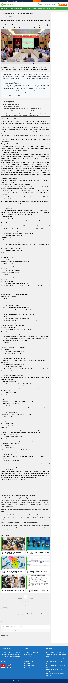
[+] (21, 630)
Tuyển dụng (14, 1)
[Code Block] (15, 630)
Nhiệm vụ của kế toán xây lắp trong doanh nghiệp (14, 614)
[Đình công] (8, 630)
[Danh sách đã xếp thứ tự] (10, 630)
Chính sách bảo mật (28, 659)
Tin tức (10, 1)
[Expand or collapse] (48, 102)
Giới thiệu (3, 1)
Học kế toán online (31, 8)
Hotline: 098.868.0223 (61, 1)
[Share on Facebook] (2, 608)
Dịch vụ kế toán (15, 8)
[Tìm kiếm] (56, 4)
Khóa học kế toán (5, 8)
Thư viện (48, 8)
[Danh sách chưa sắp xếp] (12, 630)
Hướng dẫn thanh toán (28, 661)
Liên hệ (19, 1)
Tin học (6, 1)
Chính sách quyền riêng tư (29, 665)
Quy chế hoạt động (28, 656)
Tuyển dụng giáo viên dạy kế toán (31, 652)
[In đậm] (2, 630)
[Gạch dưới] (6, 630)
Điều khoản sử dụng (28, 654)
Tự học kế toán (41, 8)
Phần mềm (22, 8)
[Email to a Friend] (7, 608)
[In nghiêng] (4, 630)
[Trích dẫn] (13, 630)
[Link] (17, 630)
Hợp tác (22, 1)
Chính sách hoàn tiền (28, 663)
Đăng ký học (45, 1)
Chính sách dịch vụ (28, 667)
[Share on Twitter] (4, 608)
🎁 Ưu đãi (54, 8)
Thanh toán (52, 1)
